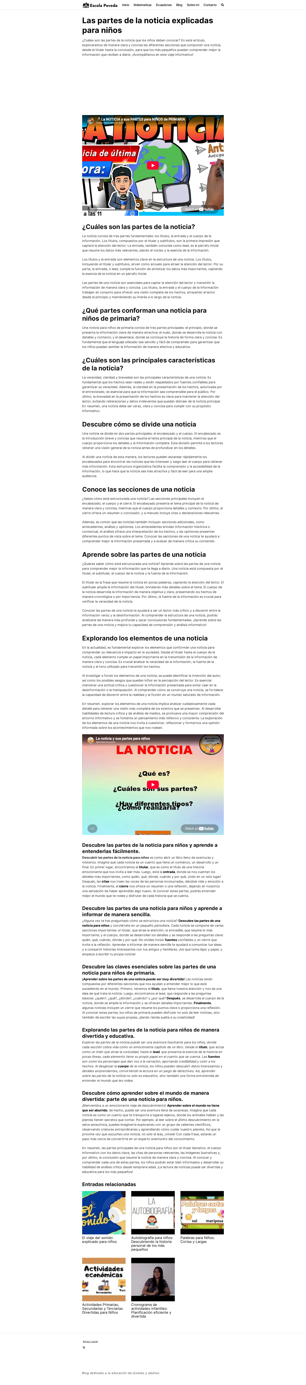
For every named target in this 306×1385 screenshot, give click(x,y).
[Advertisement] (153, 86)
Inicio (125, 5)
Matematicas (142, 5)
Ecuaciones (164, 5)
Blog (179, 5)
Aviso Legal (90, 1341)
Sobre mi (193, 5)
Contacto (210, 5)
